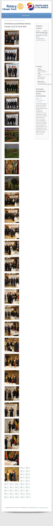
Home (5, 20)
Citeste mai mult (39, 134)
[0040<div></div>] (11, 409)
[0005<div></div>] (6, 497)
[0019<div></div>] (12, 487)
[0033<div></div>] (22, 471)
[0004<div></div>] (12, 497)
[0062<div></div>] (11, 53)
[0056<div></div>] (11, 150)
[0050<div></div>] (11, 248)
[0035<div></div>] (22, 468)
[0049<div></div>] (11, 264)
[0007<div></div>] (23, 494)
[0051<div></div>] (11, 231)
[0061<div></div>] (11, 70)
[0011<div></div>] (27, 491)
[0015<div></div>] (6, 491)
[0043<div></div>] (11, 361)
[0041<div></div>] (11, 393)
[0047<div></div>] (11, 296)
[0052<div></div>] (11, 215)
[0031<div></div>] (22, 474)
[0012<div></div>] (22, 491)
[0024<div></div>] (12, 484)
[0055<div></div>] (11, 167)
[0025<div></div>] (6, 484)
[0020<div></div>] (6, 487)
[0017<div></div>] (22, 487)
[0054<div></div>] (11, 183)
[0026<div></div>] (28, 481)
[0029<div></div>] (22, 478)
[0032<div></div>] (28, 471)
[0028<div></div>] (28, 478)
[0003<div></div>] (17, 497)
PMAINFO (37, 507)
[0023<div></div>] (17, 484)
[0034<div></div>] (28, 468)
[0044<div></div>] (11, 345)
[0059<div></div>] (11, 102)
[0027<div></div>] (22, 481)
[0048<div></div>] (11, 280)
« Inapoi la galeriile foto (9, 29)
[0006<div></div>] (28, 494)
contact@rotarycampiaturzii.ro (44, 74)
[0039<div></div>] (11, 425)
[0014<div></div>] (12, 491)
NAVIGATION (26, 15)
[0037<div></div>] (11, 458)
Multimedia (10, 20)
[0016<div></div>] (28, 487)
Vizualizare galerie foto (19, 20)
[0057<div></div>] (11, 134)
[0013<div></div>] (17, 491)
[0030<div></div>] (28, 474)
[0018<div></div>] (17, 487)
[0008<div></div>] (17, 494)
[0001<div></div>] (28, 497)
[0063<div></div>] (11, 37)
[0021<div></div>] (28, 484)
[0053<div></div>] (11, 199)
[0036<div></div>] (11, 474)
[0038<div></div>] (11, 442)
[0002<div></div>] (23, 497)
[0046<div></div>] (11, 312)
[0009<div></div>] (12, 494)
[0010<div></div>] (6, 494)
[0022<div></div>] (22, 484)
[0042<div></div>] (11, 377)
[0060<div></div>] (11, 86)
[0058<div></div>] (11, 118)
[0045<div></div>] (11, 328)
